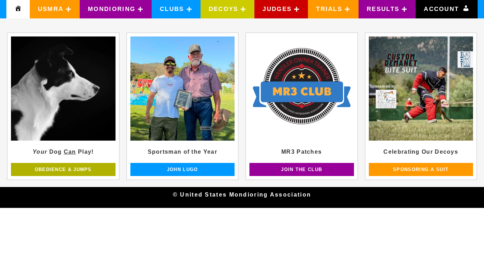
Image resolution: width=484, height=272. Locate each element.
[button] (55, 9)
